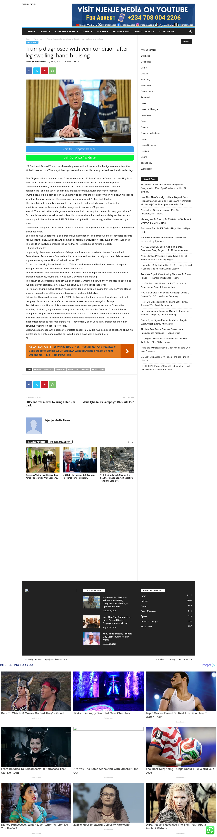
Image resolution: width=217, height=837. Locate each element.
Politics (102, 31)
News (44, 31)
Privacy (172, 659)
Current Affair (65, 31)
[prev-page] (128, 442)
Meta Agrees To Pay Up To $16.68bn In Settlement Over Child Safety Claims (166, 221)
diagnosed (60, 369)
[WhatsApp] (52, 70)
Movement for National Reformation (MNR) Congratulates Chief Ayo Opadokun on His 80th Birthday (164, 188)
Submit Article (144, 31)
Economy (145, 79)
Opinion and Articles (151, 133)
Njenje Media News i (37, 61)
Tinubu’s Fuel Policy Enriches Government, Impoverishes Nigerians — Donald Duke (162, 331)
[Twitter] (36, 70)
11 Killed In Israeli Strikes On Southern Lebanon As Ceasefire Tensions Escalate (116, 477)
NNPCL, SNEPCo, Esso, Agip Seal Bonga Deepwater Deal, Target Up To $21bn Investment (165, 249)
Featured (145, 97)
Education (146, 85)
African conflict (148, 50)
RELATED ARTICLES (36, 442)
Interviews (146, 115)
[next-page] (132, 442)
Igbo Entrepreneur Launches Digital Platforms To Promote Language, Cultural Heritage (165, 313)
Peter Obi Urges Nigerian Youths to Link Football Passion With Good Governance (165, 304)
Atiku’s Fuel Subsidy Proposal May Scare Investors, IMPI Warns (161, 212)
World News (121, 31)
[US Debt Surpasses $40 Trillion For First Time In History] (80, 460)
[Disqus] (80, 532)
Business (145, 56)
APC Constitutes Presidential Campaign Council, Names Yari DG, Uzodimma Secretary (165, 294)
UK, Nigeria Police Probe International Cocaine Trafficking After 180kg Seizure (164, 340)
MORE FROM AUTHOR (60, 442)
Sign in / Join (29, 4)
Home (31, 31)
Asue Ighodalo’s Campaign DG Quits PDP (108, 402)
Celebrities (146, 61)
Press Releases (148, 145)
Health (144, 103)
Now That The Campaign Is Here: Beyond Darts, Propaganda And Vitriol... (116, 620)
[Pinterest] (44, 70)
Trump (94, 369)
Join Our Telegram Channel (79, 149)
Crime (144, 67)
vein (102, 369)
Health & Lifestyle (149, 109)
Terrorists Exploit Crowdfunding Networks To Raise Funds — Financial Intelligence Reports (166, 276)
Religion (145, 151)
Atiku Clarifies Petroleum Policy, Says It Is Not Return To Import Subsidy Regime (164, 258)
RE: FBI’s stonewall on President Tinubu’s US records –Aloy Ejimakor (163, 239)
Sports (87, 31)
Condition (48, 369)
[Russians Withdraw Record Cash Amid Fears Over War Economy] (43, 460)
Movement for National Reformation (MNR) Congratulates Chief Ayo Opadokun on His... (115, 602)
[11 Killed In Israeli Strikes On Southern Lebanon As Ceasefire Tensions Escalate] (117, 460)
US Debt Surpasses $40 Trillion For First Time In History (79, 476)
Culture (144, 73)
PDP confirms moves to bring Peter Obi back (50, 403)
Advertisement (185, 659)
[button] (190, 31)
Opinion (144, 127)
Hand (70, 369)
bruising (38, 369)
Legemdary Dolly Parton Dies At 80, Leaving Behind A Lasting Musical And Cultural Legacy (166, 267)
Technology (146, 163)
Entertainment (148, 91)
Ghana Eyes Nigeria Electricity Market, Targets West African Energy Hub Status (164, 322)
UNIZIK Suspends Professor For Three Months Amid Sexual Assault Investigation (164, 285)
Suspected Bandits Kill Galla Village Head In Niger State (165, 230)
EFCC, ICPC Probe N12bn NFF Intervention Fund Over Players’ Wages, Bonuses (165, 368)
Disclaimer (160, 659)
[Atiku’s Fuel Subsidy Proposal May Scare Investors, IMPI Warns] (91, 638)
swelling (85, 369)
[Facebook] (29, 70)
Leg (77, 369)
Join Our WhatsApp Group (80, 157)
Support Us (166, 31)
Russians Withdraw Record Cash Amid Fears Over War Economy (42, 476)
